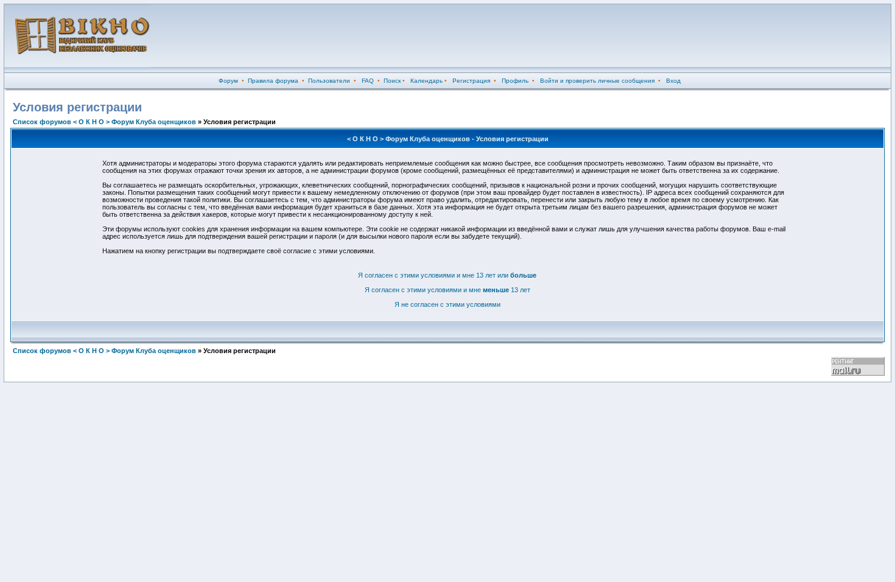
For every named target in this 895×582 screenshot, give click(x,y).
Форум (228, 80)
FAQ (368, 80)
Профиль (515, 80)
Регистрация (471, 80)
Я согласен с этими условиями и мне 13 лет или (447, 275)
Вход (673, 80)
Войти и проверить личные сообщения (597, 80)
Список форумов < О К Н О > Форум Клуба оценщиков (104, 121)
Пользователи (329, 80)
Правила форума (273, 80)
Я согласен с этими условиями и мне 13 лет (447, 289)
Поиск (392, 80)
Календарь (426, 80)
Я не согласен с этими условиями (447, 304)
